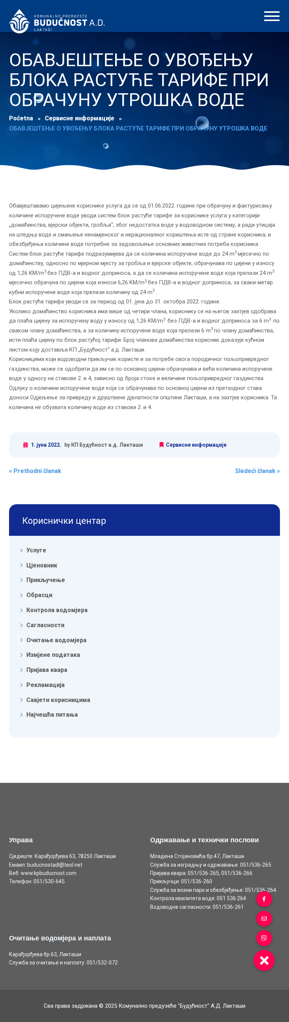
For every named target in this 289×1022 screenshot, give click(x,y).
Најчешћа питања (52, 714)
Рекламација (45, 684)
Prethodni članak (35, 471)
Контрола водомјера (57, 610)
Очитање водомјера (56, 639)
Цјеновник (41, 565)
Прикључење (45, 580)
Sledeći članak (257, 471)
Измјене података (53, 654)
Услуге (36, 550)
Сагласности (45, 625)
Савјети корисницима (58, 699)
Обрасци (39, 595)
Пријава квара (46, 669)
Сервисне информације (196, 445)
